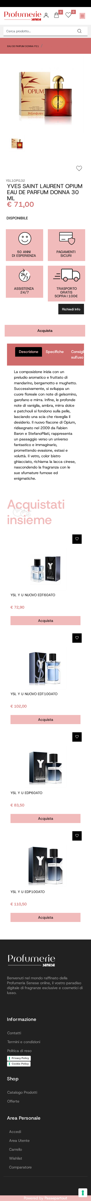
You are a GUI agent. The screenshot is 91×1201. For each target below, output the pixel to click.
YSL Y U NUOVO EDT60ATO (32, 595)
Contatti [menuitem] (14, 1032)
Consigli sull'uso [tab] (77, 354)
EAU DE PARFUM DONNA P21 (23, 46)
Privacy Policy (20, 1058)
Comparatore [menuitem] (20, 1167)
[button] (79, 31)
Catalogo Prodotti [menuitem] (22, 1092)
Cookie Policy (20, 1063)
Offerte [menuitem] (13, 1101)
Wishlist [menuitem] (15, 1158)
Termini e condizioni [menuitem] (23, 1041)
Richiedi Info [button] (71, 309)
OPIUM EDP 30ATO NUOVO (60, 46)
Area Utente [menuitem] (19, 1140)
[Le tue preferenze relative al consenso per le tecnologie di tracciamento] (82, 1192)
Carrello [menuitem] (15, 1149)
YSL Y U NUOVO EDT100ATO (33, 694)
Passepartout (56, 1198)
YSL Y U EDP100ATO (27, 891)
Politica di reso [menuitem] (19, 1050)
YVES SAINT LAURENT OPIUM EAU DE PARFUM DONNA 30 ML (45, 192)
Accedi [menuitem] (15, 1131)
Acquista (44, 330)
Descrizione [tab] (28, 351)
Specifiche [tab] (55, 351)
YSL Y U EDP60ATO (26, 793)
